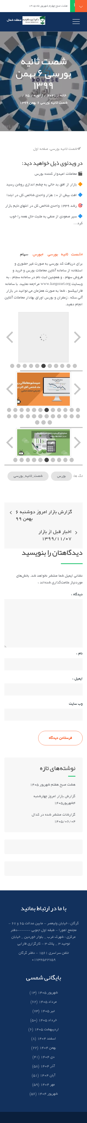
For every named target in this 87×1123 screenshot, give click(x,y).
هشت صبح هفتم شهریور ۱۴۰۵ (52, 785)
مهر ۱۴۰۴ (47, 1085)
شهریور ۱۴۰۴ (48, 1094)
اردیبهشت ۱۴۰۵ (46, 1029)
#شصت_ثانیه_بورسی (65, 254)
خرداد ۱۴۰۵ (47, 1020)
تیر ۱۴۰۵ (48, 1011)
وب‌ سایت (76, 704)
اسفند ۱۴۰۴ (46, 1039)
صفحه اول (40, 149)
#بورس (38, 254)
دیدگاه (77, 594)
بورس (61, 476)
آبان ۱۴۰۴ (47, 1075)
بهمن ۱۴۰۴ (47, 1048)
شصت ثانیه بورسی (63, 149)
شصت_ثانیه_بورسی (28, 476)
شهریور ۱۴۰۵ (48, 993)
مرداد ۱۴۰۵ (48, 1002)
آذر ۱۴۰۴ (47, 1066)
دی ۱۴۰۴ (48, 1057)
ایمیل (77, 679)
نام (79, 654)
